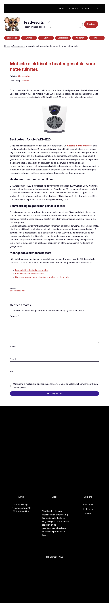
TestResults (33, 22)
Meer (96, 38)
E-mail (13, 359)
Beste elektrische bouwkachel (29, 273)
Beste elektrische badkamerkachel (31, 270)
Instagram (88, 509)
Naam (13, 346)
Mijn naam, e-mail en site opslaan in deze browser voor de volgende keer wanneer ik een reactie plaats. (55, 386)
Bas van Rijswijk (17, 290)
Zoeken (91, 24)
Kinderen (80, 38)
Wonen (29, 38)
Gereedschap (18, 46)
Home (7, 46)
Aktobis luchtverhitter (79, 145)
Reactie (14, 316)
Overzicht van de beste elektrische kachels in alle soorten (42, 277)
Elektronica (12, 38)
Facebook (88, 504)
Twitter (88, 513)
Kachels (25, 80)
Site (11, 371)
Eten (46, 38)
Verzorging (63, 38)
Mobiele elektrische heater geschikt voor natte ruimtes (52, 66)
